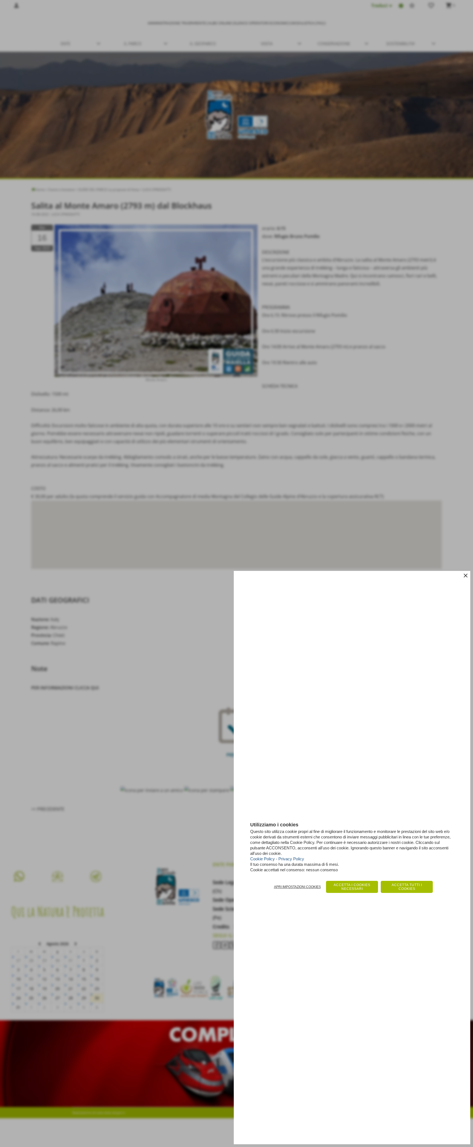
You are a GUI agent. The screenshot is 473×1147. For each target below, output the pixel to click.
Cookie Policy (262, 858)
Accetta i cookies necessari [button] (352, 887)
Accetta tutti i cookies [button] (407, 887)
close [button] (465, 575)
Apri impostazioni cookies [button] (297, 887)
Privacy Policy (291, 858)
